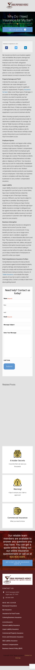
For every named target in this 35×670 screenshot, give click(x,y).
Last (5, 312)
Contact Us (28, 655)
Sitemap (18, 658)
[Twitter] (16, 48)
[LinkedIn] (25, 48)
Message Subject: (9, 325)
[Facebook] (6, 48)
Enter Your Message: (10, 333)
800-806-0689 (17, 556)
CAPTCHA (7, 360)
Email (8, 317)
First (5, 305)
